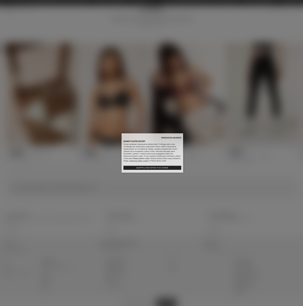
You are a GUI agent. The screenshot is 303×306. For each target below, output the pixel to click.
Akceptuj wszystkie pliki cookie (152, 168)
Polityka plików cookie (141, 158)
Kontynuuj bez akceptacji (171, 137)
